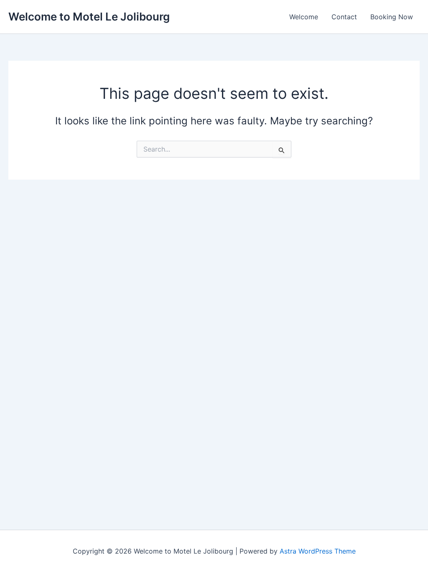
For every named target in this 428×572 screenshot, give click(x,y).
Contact (344, 17)
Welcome (303, 17)
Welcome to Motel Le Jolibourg (89, 16)
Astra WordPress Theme (318, 551)
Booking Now (391, 17)
